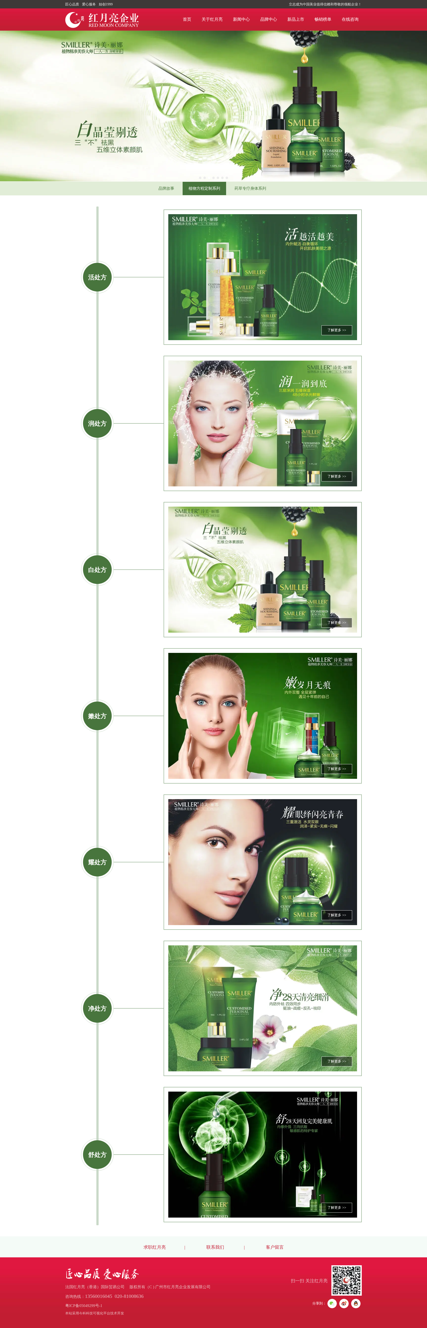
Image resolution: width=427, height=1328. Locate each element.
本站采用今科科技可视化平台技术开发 (94, 1313)
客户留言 (275, 1247)
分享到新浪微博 (344, 1303)
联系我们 (214, 1247)
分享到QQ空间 (356, 1303)
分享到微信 (332, 1303)
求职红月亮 (155, 1247)
